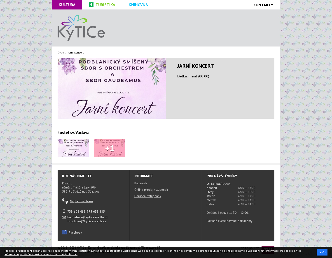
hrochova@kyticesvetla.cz (87, 221)
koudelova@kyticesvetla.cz (87, 217)
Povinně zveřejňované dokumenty (230, 221)
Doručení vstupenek (147, 196)
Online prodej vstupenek (151, 190)
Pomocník (140, 183)
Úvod (61, 52)
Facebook (75, 232)
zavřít (322, 252)
